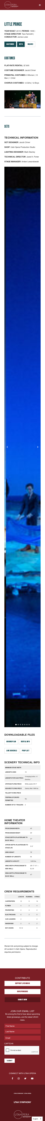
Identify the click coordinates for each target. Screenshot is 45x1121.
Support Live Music (22, 983)
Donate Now (22, 1000)
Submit (9, 1061)
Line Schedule (11, 751)
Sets (21, 44)
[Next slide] (37, 447)
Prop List (25, 751)
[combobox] (37, 1119)
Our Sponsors (22, 991)
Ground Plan (11, 742)
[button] (16, 724)
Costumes (10, 44)
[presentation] (21, 1050)
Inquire (30, 44)
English (35, 1119)
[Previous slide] (7, 447)
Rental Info (25, 742)
